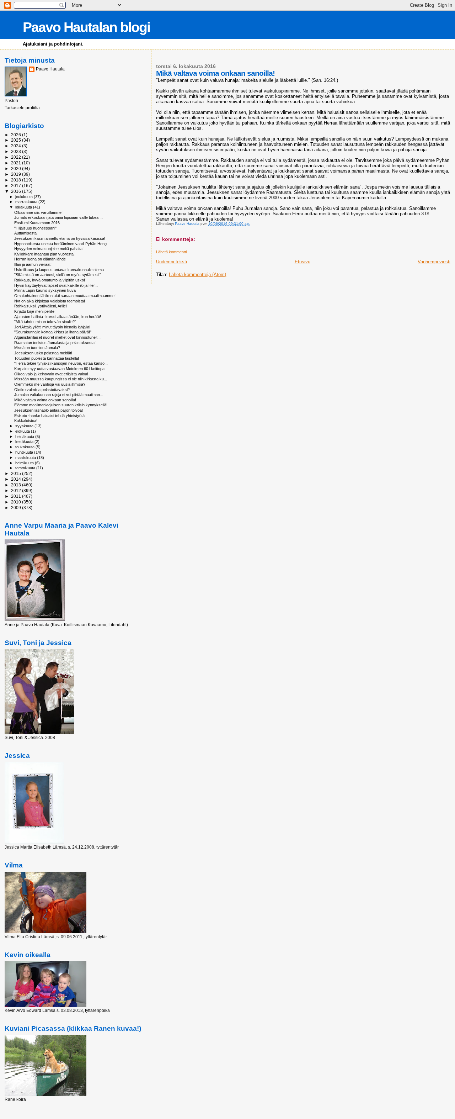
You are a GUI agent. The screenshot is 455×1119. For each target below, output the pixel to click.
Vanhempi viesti (434, 261)
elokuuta (23, 431)
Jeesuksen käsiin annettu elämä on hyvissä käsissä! (59, 238)
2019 (16, 174)
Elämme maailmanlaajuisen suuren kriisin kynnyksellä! (60, 405)
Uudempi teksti (171, 261)
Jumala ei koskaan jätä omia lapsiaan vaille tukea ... (58, 217)
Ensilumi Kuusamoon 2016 (37, 223)
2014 (16, 479)
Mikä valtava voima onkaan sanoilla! (45, 400)
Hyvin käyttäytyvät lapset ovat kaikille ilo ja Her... (56, 285)
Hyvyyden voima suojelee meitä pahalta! (49, 249)
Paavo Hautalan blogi (86, 27)
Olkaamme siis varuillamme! (38, 212)
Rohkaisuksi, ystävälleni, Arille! (40, 306)
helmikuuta (25, 463)
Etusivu (302, 261)
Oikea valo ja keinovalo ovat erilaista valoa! (51, 374)
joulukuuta (24, 197)
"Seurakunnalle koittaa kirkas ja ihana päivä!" (52, 332)
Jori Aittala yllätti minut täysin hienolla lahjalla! (52, 327)
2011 (16, 496)
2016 (16, 191)
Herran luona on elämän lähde (40, 259)
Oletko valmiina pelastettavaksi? (42, 389)
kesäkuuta (24, 441)
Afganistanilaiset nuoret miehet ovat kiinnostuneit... (57, 337)
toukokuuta (25, 447)
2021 (16, 162)
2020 (16, 168)
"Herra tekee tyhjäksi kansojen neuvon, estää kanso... (61, 363)
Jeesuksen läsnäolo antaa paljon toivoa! (48, 410)
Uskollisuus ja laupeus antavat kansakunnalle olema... (60, 270)
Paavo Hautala (50, 69)
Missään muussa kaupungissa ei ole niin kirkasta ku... (60, 379)
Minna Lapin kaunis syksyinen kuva (45, 290)
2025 (16, 140)
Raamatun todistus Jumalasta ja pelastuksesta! (55, 343)
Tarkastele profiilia (22, 107)
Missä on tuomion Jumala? (37, 347)
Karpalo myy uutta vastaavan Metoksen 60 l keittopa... (61, 368)
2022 (16, 157)
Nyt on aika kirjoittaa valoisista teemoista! (49, 301)
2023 (16, 151)
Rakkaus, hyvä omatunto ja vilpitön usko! (49, 280)
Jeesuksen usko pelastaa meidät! (43, 353)
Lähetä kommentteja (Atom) (197, 274)
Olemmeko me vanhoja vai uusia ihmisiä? (49, 384)
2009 (16, 507)
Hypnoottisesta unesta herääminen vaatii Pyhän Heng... (62, 244)
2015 (16, 473)
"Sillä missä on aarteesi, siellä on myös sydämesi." (57, 275)
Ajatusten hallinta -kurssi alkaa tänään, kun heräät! (57, 317)
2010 (16, 502)
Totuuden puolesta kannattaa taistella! (46, 358)
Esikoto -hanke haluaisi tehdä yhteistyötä (49, 415)
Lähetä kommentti (171, 252)
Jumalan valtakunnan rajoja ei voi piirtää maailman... (58, 394)
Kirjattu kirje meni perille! (34, 311)
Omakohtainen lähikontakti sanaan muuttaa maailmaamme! (65, 296)
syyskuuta (24, 426)
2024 (16, 145)
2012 (16, 490)
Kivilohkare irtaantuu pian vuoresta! (44, 254)
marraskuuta (26, 202)
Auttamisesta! (26, 233)
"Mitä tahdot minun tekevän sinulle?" (45, 322)
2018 (16, 180)
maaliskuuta (26, 457)
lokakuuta (24, 207)
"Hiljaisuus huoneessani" (35, 228)
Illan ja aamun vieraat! (33, 264)
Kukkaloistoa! (25, 420)
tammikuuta (25, 468)
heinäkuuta (25, 436)
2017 (16, 185)
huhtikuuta (24, 452)
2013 (16, 484)
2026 (16, 134)
